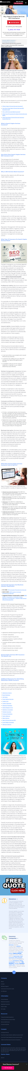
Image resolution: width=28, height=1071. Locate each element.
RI (13, 1050)
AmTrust (11, 944)
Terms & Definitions (5, 1022)
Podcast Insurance (6, 711)
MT (16, 1049)
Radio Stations (5, 718)
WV (5, 1051)
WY (8, 1051)
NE (21, 1049)
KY (24, 1047)
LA (1, 1049)
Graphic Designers (6, 703)
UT (21, 1050)
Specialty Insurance (5, 1004)
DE (13, 1047)
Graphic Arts (5, 701)
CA (6, 1047)
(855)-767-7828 (19, 1)
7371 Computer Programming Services (17, 590)
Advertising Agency (7, 693)
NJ (1, 1050)
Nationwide (16, 956)
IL (20, 1047)
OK (9, 1050)
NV (23, 1049)
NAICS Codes (4, 1006)
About (2, 981)
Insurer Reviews (4, 999)
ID (17, 1047)
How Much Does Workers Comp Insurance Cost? (11, 1037)
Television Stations (6, 724)
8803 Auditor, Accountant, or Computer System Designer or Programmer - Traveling (14, 597)
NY (5, 1050)
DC (11, 1047)
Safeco (21, 960)
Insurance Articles (5, 1024)
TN (18, 1050)
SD (16, 1050)
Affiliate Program (5, 986)
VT (24, 1050)
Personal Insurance (5, 1001)
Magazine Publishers (7, 705)
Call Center (5, 697)
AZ (4, 1047)
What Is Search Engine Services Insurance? (12, 106)
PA (12, 1050)
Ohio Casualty (18, 957)
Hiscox (10, 953)
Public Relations (6, 716)
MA (3, 1049)
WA (2, 1051)
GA (16, 1047)
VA (23, 1050)
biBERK (18, 946)
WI (3, 1051)
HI (3, 1057)
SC (15, 1050)
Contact (2, 983)
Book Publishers (6, 695)
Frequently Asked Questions (7, 1017)
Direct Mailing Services (7, 699)
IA (19, 1047)
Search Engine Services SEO (9, 720)
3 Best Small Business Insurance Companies (11, 1039)
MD (5, 1049)
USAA (10, 964)
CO (8, 1047)
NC (17, 1049)
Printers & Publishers (7, 714)
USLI (13, 964)
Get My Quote (18, 3)
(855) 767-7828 (14, 29)
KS (23, 1047)
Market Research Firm (7, 707)
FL (14, 1047)
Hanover (20, 952)
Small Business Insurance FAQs (8, 1019)
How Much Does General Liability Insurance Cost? (12, 1034)
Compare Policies (5, 1032)
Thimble (16, 963)
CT (9, 1047)
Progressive (16, 960)
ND (19, 1049)
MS (14, 1049)
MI (8, 1049)
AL (1, 1047)
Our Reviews (4, 991)
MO (12, 1049)
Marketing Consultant (7, 709)
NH (25, 1049)
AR (3, 1047)
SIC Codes (3, 1009)
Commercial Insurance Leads (7, 988)
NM (3, 1050)
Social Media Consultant (8, 722)
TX (20, 1050)
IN (21, 1047)
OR (10, 1050)
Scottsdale (12, 962)
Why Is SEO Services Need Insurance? (11, 111)
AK (1, 1057)
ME (7, 1049)
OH (7, 1050)
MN (10, 1049)
